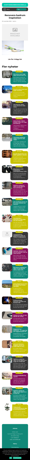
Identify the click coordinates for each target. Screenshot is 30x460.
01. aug (19, 182)
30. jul (19, 265)
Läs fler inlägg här (15, 59)
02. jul (19, 388)
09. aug (19, 102)
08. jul (19, 341)
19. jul (19, 312)
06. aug (19, 134)
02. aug (19, 166)
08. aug (19, 118)
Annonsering (15, 447)
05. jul (19, 356)
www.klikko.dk (16, 439)
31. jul (19, 215)
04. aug (19, 151)
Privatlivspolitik (17, 457)
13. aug (19, 86)
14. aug (19, 71)
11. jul (19, 326)
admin (14, 21)
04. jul (19, 373)
